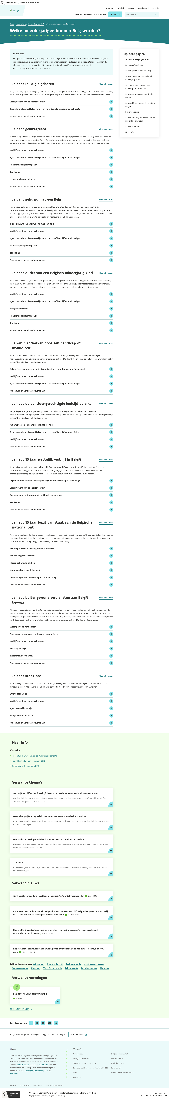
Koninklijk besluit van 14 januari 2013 (28, 761)
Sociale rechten (117, 1058)
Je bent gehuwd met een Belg (138, 70)
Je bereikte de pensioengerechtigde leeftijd (31, 424)
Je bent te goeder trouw (22, 555)
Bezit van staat (132, 112)
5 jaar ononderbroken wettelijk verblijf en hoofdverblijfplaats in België (45, 157)
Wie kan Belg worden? (36, 24)
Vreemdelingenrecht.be (29, 2)
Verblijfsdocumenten (81, 1058)
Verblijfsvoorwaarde (52, 968)
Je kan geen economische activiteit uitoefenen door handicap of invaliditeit (47, 369)
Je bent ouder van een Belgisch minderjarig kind (138, 78)
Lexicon (131, 8)
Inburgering (77, 1077)
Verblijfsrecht (78, 1054)
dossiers (33, 1064)
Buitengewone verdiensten (23, 626)
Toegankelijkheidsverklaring (54, 1085)
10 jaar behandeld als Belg (22, 562)
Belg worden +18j (55, 964)
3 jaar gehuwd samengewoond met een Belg (32, 223)
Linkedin (43, 1023)
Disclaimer (13, 1085)
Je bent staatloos (132, 126)
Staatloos (35, 968)
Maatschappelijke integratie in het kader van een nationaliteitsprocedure (49, 816)
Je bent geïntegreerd (134, 65)
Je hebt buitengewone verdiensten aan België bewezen (140, 119)
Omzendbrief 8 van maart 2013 (25, 766)
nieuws (26, 1064)
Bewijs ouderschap (19, 308)
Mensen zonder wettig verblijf (122, 1072)
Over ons (109, 8)
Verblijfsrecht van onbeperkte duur (27, 101)
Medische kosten (117, 1063)
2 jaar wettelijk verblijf (21, 708)
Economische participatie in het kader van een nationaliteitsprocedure (48, 839)
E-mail (50, 1023)
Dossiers (88, 14)
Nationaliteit (21, 24)
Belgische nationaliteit (119, 1054)
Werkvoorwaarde (20, 968)
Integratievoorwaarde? (21, 655)
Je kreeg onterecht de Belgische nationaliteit (32, 548)
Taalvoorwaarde (73, 964)
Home (12, 24)
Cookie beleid (37, 1085)
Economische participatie (22, 179)
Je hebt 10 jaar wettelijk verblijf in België (140, 105)
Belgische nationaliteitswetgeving (30, 993)
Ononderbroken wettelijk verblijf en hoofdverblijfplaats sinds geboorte (45, 109)
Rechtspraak (100, 14)
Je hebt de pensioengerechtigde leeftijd (139, 96)
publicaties (14, 1074)
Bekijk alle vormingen (19, 1009)
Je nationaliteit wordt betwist (25, 570)
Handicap (104, 968)
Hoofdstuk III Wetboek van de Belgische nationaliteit (35, 756)
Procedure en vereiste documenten (27, 116)
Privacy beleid (25, 1085)
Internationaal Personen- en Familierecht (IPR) (90, 1068)
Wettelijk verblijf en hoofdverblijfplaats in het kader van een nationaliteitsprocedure (55, 793)
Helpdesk (120, 8)
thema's (20, 1064)
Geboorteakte (71, 968)
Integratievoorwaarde (94, 964)
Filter (156, 14)
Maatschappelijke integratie (23, 164)
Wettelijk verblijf (18, 648)
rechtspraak (43, 1064)
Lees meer (110, 804)
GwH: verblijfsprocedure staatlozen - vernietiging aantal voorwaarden (48, 896)
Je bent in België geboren (137, 59)
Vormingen (142, 8)
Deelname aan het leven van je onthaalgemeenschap (36, 495)
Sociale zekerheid (89, 968)
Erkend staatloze (18, 693)
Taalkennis (15, 172)
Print (56, 1023)
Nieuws (78, 14)
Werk (75, 1072)
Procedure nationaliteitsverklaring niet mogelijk (34, 634)
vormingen (29, 1071)
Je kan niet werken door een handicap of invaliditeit (137, 87)
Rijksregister (116, 1068)
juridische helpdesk (41, 1071)
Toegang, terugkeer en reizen (84, 1063)
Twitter (37, 1023)
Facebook (31, 1023)
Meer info (129, 132)
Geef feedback (77, 1034)
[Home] (14, 10)
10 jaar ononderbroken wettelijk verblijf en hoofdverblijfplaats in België (45, 480)
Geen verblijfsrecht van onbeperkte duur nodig (33, 577)
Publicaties (154, 8)
